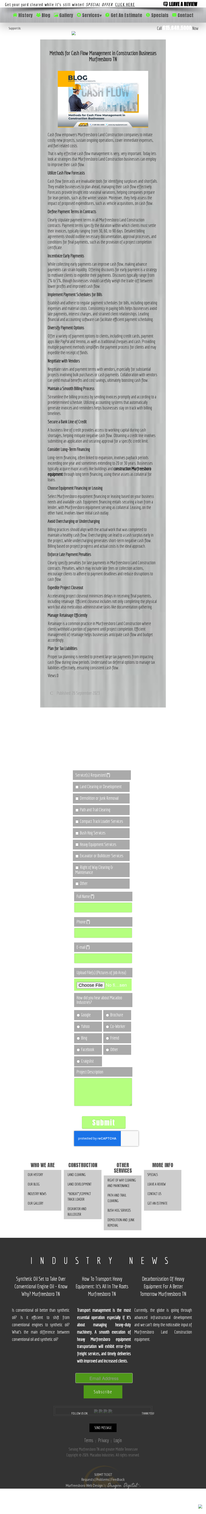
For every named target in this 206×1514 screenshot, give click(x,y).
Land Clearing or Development (101, 786)
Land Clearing (77, 1174)
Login (118, 1440)
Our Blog (34, 1184)
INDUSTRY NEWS (103, 1260)
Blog (46, 15)
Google (86, 1014)
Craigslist (87, 1061)
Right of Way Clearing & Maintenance (94, 870)
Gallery (66, 15)
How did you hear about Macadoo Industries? (99, 1000)
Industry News (37, 1194)
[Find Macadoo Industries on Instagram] (106, 1410)
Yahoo (85, 1026)
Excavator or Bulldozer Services (101, 855)
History (25, 15)
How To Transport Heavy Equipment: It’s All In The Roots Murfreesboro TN (102, 1286)
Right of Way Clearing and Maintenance (122, 1183)
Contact (185, 15)
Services (92, 15)
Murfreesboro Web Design (84, 1485)
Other (84, 883)
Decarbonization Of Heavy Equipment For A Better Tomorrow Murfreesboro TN (163, 1286)
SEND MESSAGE (103, 1428)
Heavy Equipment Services (98, 844)
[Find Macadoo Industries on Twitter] (101, 1410)
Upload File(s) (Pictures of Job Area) (101, 972)
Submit (103, 1122)
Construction (82, 1165)
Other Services (123, 1167)
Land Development (79, 1184)
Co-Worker (117, 1026)
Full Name (85, 896)
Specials (160, 15)
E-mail (83, 947)
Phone (83, 921)
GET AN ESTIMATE (157, 1203)
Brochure (116, 1014)
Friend (114, 1037)
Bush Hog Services (93, 832)
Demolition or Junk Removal (99, 798)
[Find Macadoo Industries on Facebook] (96, 1410)
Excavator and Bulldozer (77, 1211)
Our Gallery (35, 1203)
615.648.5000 (177, 28)
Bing (84, 1037)
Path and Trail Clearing (95, 809)
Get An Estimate (126, 15)
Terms (88, 1440)
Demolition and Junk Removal (121, 1222)
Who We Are (43, 1165)
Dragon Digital (122, 1485)
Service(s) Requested (92, 775)
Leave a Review (182, 4)
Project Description (90, 1071)
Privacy (103, 1440)
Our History (35, 1174)
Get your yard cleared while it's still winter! (70, 4)
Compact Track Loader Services (101, 821)
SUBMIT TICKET (103, 1477)
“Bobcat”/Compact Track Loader (79, 1196)
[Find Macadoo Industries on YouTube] (110, 1410)
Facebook (87, 1049)
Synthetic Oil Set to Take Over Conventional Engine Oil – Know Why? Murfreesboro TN (41, 1286)
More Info (162, 1165)
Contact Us (154, 1194)
